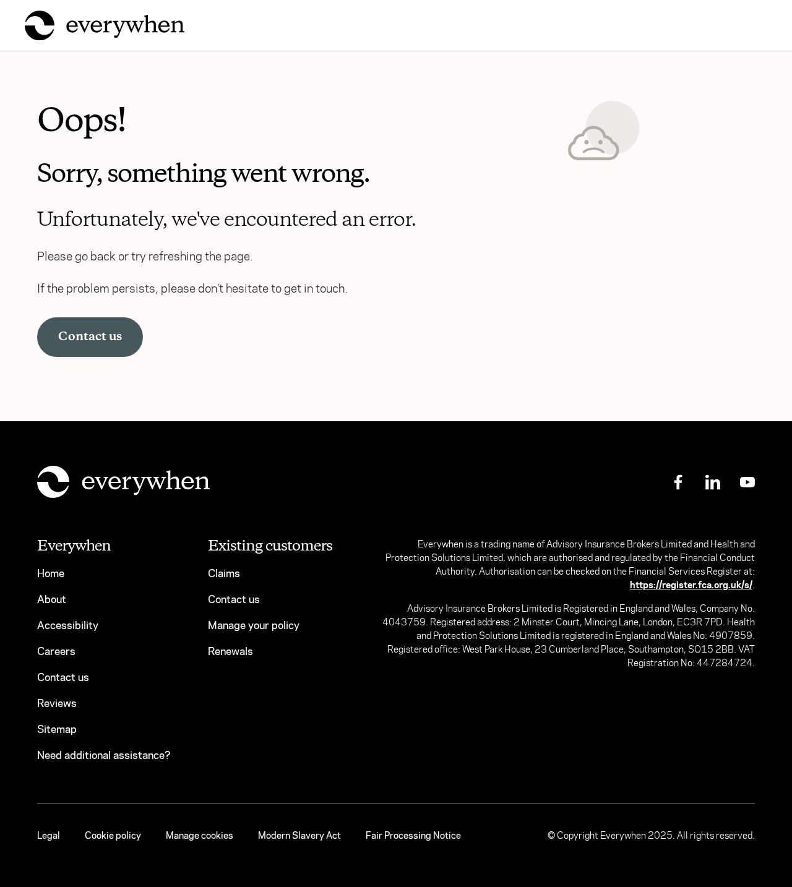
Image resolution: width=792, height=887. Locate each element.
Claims (224, 574)
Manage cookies (199, 835)
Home (50, 574)
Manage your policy (253, 626)
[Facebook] (678, 481)
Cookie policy (113, 835)
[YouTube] (747, 481)
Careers (56, 652)
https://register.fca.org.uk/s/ (691, 585)
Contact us (90, 336)
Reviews (57, 703)
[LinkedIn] (712, 481)
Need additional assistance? (104, 755)
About (51, 600)
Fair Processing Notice (413, 835)
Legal (48, 835)
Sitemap (57, 729)
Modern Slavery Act (299, 835)
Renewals (230, 652)
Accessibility (67, 626)
